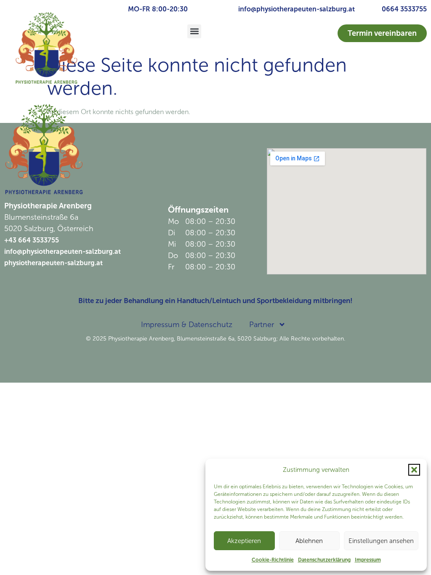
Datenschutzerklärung (324, 560)
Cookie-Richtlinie (273, 560)
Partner (261, 324)
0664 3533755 (404, 9)
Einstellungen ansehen (381, 541)
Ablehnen (309, 541)
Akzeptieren (244, 541)
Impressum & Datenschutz (186, 324)
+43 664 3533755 (31, 240)
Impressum (368, 560)
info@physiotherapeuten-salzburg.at (296, 9)
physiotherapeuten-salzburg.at (53, 262)
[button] (414, 470)
